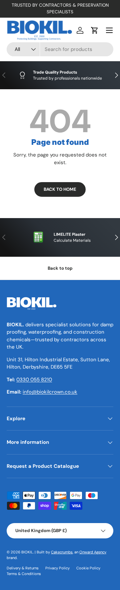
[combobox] (60, 49)
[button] (94, 30)
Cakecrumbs (62, 552)
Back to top (60, 268)
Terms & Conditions (24, 573)
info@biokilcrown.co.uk (50, 392)
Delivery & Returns (23, 568)
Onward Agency (92, 552)
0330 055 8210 (34, 379)
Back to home (60, 189)
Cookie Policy (88, 568)
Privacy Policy (57, 568)
